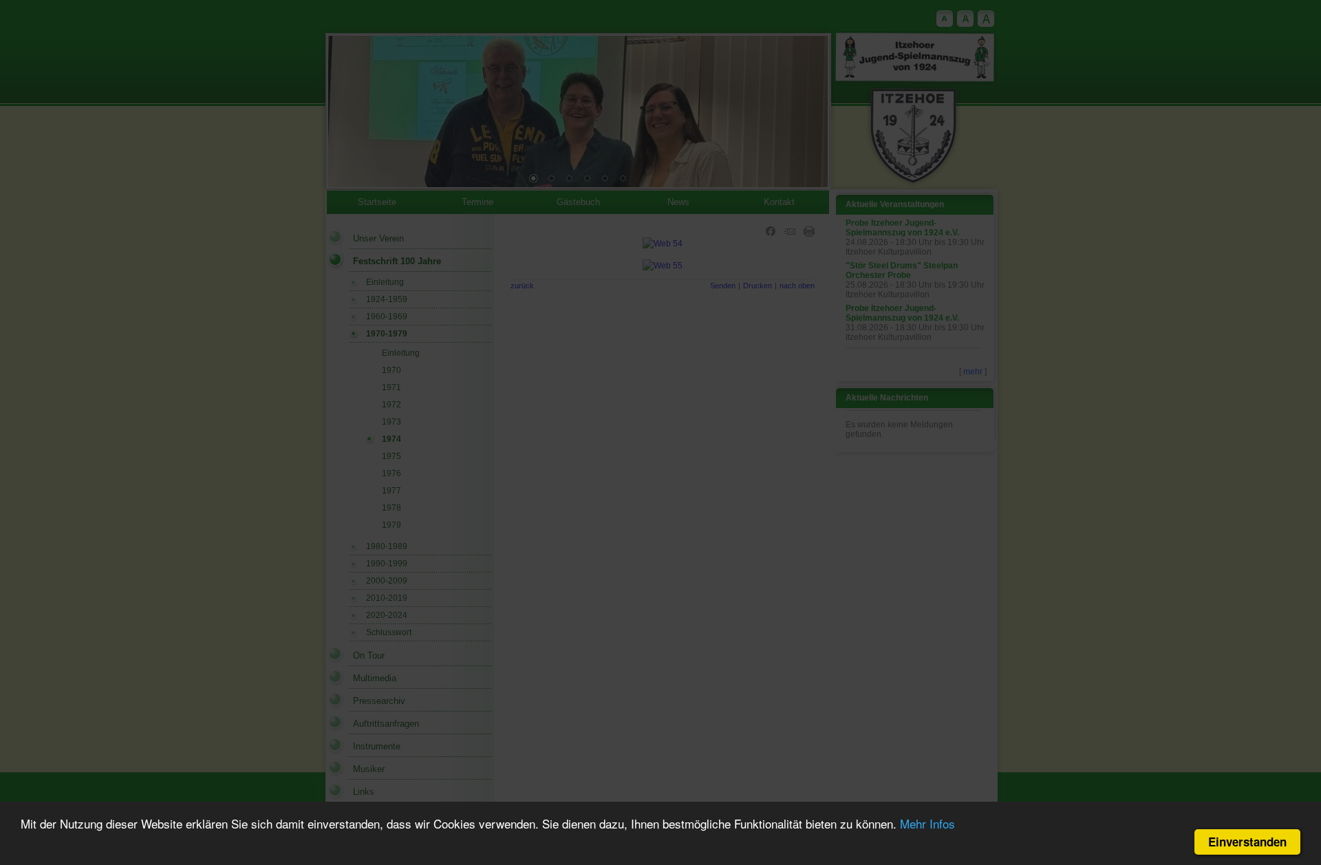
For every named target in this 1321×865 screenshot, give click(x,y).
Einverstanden (1247, 841)
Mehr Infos (927, 823)
